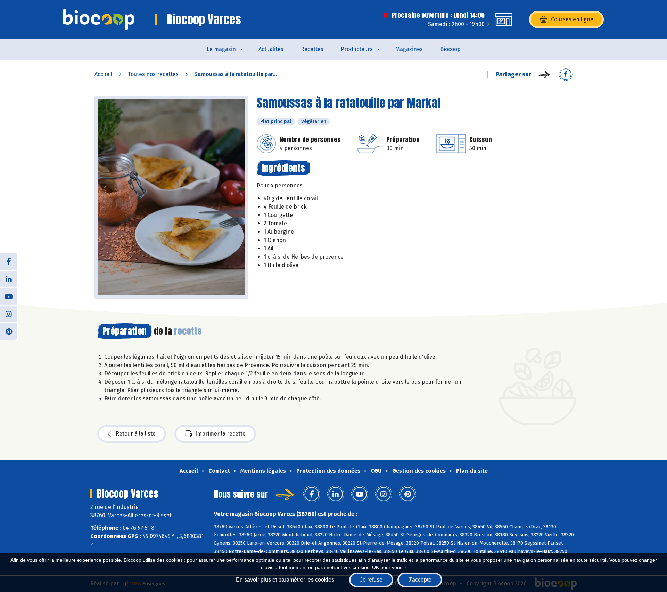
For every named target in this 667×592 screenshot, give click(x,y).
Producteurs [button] (357, 49)
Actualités (270, 49)
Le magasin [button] (221, 49)
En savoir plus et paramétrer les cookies (285, 580)
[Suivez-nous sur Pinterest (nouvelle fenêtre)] (8, 331)
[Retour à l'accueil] (98, 19)
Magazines (409, 49)
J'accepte (419, 580)
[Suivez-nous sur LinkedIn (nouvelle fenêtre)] (8, 278)
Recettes (312, 49)
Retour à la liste (136, 433)
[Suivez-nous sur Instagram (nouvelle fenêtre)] (8, 313)
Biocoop (450, 49)
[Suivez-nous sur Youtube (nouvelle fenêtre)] (8, 296)
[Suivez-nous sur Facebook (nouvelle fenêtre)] (8, 261)
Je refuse (371, 580)
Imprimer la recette (220, 433)
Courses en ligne (572, 19)
